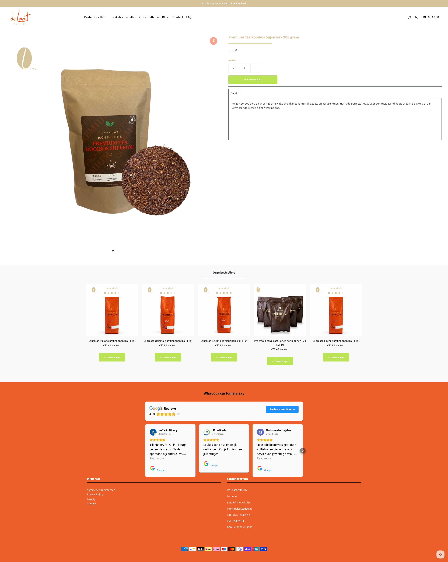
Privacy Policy (95, 494)
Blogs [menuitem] (166, 17)
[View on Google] (153, 432)
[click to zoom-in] (213, 41)
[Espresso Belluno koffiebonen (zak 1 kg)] (224, 310)
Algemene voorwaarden (101, 490)
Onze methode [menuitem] (149, 17)
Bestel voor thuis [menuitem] (95, 17)
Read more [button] (157, 458)
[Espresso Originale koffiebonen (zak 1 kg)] (168, 310)
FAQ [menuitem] (188, 17)
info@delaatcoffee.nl (239, 509)
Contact (91, 503)
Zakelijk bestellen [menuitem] (124, 17)
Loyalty (91, 499)
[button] (145, 450)
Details (235, 93)
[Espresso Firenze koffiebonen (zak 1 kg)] (336, 310)
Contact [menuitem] (178, 17)
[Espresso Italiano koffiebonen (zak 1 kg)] (112, 310)
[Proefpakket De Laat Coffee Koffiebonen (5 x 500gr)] (280, 310)
